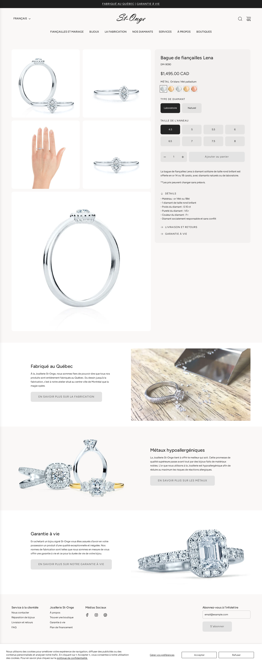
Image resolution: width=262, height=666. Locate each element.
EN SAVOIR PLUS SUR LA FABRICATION (66, 396)
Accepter (199, 655)
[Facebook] (87, 615)
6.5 (170, 141)
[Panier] (248, 19)
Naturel (192, 107)
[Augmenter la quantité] (183, 157)
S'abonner (217, 626)
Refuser (236, 655)
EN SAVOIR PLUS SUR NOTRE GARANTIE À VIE (71, 564)
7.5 (213, 141)
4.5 (170, 129)
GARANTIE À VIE (148, 4)
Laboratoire (170, 107)
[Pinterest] (105, 615)
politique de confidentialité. (72, 658)
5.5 (213, 129)
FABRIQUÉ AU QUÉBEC (118, 4)
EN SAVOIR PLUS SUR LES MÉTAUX (182, 480)
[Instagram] (96, 615)
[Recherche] (240, 19)
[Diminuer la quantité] (165, 157)
